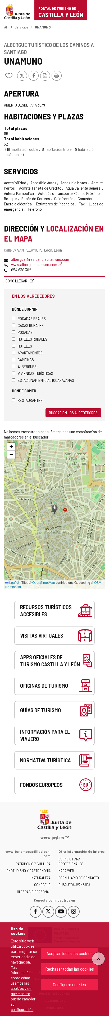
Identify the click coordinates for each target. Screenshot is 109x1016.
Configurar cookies (69, 984)
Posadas (25, 332)
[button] (11, 447)
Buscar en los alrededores (73, 412)
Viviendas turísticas (35, 373)
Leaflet (13, 582)
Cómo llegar (17, 280)
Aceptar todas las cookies (70, 953)
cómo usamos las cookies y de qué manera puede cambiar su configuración (23, 993)
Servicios (22, 27)
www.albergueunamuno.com (34, 264)
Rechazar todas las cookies (69, 969)
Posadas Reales (32, 318)
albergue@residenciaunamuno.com (40, 259)
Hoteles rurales (32, 338)
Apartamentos (30, 352)
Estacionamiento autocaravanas (46, 380)
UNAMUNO (43, 27)
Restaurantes (30, 400)
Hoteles (25, 345)
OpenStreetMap (43, 582)
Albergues (27, 366)
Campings (26, 359)
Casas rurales (31, 325)
